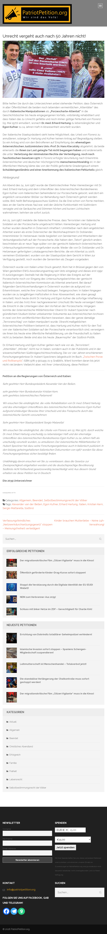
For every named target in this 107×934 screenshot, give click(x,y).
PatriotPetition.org (20, 929)
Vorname (7, 829)
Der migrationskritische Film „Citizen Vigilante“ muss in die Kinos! (57, 560)
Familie (13, 763)
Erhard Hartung (68, 504)
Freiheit (13, 771)
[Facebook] (6, 911)
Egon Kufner (50, 504)
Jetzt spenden (65, 847)
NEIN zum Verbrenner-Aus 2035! (38, 597)
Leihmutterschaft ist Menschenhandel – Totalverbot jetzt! (53, 664)
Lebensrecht (15, 779)
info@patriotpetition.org (21, 889)
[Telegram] (13, 911)
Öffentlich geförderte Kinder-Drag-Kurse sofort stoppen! (53, 572)
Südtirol (29, 508)
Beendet (37, 500)
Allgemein (25, 500)
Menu (101, 6)
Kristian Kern (95, 504)
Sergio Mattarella (13, 508)
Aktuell (12, 721)
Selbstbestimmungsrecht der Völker (65, 500)
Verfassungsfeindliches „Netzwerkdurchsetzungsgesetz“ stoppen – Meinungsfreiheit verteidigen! (27, 524)
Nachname (7, 839)
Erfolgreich (14, 754)
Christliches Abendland (21, 746)
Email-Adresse (9, 848)
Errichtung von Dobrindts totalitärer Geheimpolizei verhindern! (56, 634)
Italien (82, 504)
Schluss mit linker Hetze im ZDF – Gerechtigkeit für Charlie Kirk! (56, 609)
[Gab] (21, 911)
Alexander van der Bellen (27, 504)
